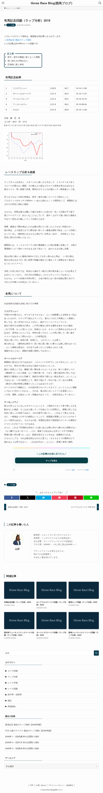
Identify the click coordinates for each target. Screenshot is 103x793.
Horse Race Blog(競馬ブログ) (51, 3)
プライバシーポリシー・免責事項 (60, 785)
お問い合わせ (41, 785)
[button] (11, 497)
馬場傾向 (12, 706)
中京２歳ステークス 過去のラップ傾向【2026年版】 (28, 730)
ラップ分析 (13, 676)
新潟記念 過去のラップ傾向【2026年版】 (23, 724)
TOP (31, 785)
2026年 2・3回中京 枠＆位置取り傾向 (22, 742)
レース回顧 (11, 25)
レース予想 (13, 682)
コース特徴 (13, 670)
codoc (87, 470)
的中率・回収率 (15, 694)
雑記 (10, 700)
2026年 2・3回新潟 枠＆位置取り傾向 (22, 748)
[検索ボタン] (100, 3)
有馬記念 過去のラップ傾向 (19, 39)
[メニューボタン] (3, 3)
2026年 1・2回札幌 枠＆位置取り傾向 (22, 736)
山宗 (73, 470)
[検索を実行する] (96, 653)
